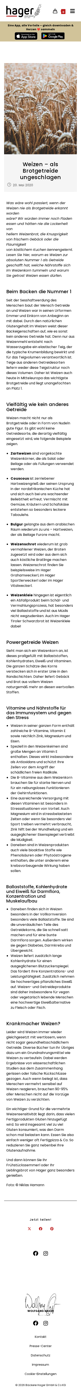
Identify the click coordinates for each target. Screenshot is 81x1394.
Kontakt (40, 1337)
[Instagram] (45, 1254)
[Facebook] (35, 1254)
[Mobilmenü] (71, 11)
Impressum (40, 1364)
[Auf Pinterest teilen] (52, 1229)
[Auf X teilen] (29, 1229)
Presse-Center (41, 1346)
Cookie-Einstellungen (41, 1374)
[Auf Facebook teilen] (40, 1229)
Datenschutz (40, 1355)
